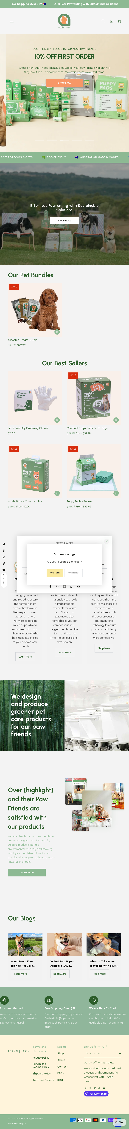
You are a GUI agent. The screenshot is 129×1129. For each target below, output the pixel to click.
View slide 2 (52, 138)
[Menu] (12, 21)
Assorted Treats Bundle (22, 339)
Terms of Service (43, 1080)
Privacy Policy (41, 1057)
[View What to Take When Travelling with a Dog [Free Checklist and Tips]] (104, 944)
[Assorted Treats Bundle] (35, 310)
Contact (62, 1066)
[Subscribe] (118, 1054)
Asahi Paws (20, 1119)
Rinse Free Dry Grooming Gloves (28, 428)
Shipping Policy (42, 1073)
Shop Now (36, 110)
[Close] (106, 541)
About (61, 1060)
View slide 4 (77, 138)
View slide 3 (64, 138)
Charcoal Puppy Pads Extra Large (87, 428)
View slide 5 (89, 138)
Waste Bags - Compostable (25, 501)
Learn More (25, 656)
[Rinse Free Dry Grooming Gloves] (35, 398)
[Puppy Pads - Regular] (94, 471)
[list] (64, 1012)
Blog (60, 1079)
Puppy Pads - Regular (80, 501)
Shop (60, 1053)
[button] (103, 21)
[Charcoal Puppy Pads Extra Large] (94, 398)
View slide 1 (39, 138)
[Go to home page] (64, 21)
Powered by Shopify (17, 1123)
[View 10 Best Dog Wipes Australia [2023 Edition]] (64, 944)
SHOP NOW (64, 220)
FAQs (60, 1073)
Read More (20, 973)
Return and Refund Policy (41, 1065)
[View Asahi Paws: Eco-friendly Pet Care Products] (25, 944)
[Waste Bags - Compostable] (35, 471)
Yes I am (55, 572)
